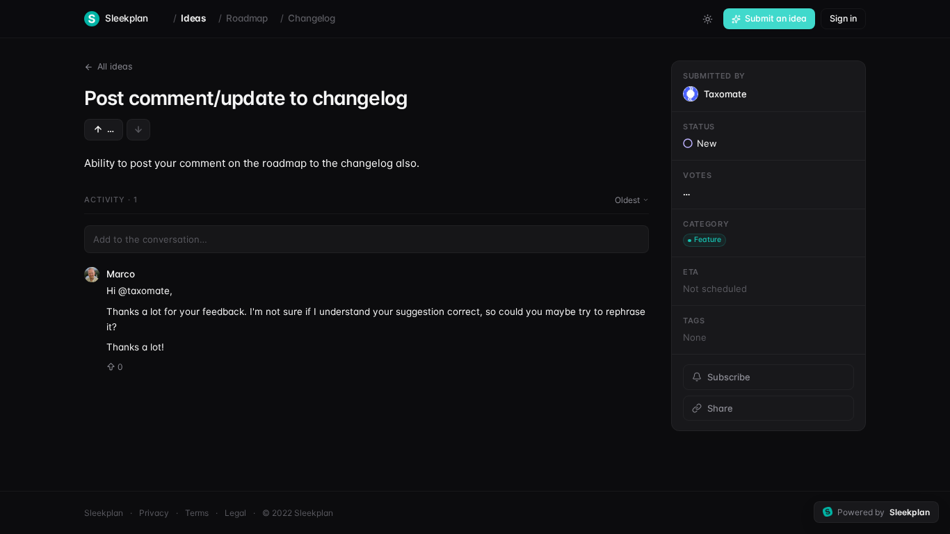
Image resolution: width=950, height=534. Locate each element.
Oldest (627, 200)
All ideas (115, 66)
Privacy (154, 513)
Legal (235, 513)
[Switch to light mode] (707, 18)
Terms (197, 513)
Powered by (883, 512)
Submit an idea (776, 18)
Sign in (843, 18)
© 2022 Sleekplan (297, 513)
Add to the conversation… (150, 239)
